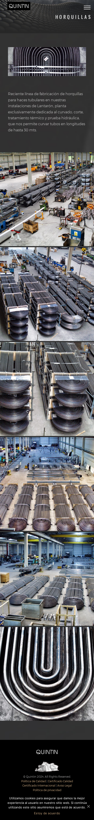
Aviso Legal (64, 785)
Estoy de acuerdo (47, 813)
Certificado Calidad (60, 781)
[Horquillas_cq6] (47, 199)
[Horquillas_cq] (47, 674)
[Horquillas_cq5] (47, 294)
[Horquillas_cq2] (47, 579)
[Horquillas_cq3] (47, 484)
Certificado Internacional (38, 785)
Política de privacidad (47, 790)
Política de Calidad (33, 781)
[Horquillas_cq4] (47, 389)
